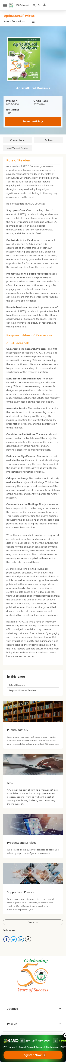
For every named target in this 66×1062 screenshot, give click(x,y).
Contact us (33, 922)
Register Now (31, 1055)
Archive (49, 140)
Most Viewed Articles (17, 148)
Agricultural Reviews (19, 16)
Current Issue (17, 140)
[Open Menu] (5, 5)
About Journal (12, 21)
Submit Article (31, 121)
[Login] (45, 5)
